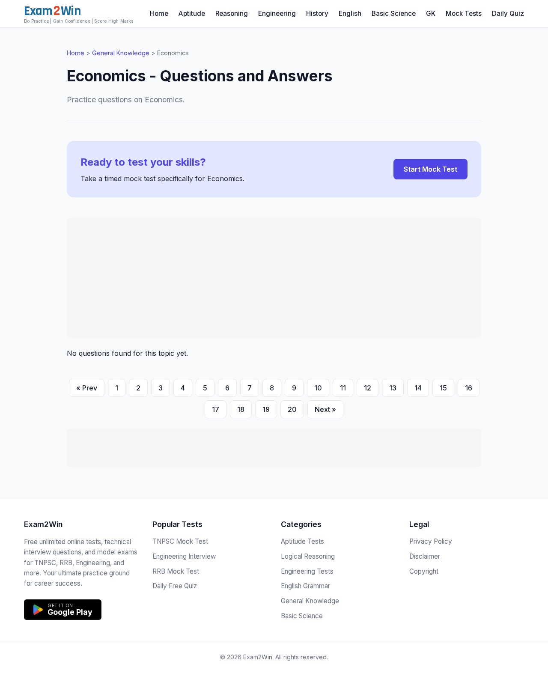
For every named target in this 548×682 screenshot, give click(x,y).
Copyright (423, 571)
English (350, 13)
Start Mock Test (430, 169)
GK (430, 13)
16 (468, 388)
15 (443, 388)
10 (318, 388)
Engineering (277, 13)
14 (418, 388)
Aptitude (192, 13)
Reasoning (231, 13)
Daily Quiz (508, 13)
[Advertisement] (274, 278)
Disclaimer (424, 556)
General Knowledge (120, 53)
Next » (325, 409)
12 (367, 388)
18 (240, 409)
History (317, 13)
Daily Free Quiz (174, 586)
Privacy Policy (430, 541)
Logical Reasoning (308, 556)
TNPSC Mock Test (180, 541)
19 (266, 409)
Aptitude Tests (302, 541)
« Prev (86, 388)
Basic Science (394, 13)
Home (159, 13)
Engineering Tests (307, 571)
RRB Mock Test (175, 571)
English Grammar (305, 586)
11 (343, 388)
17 (215, 409)
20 (292, 409)
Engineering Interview (184, 556)
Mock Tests (464, 13)
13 (392, 388)
